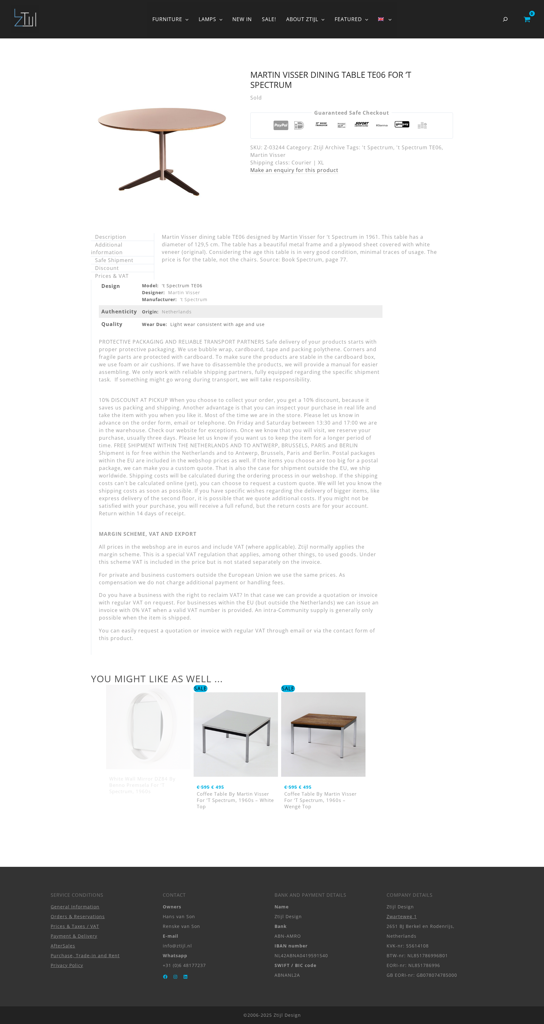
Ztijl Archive (329, 147)
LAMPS (207, 19)
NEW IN (242, 19)
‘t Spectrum (193, 299)
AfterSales (63, 946)
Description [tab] (110, 236)
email (297, 630)
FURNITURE (167, 19)
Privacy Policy (67, 965)
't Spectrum (377, 147)
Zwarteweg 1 (402, 916)
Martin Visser (268, 155)
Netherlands (177, 312)
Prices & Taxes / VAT (75, 926)
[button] (185, 19)
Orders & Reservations (78, 916)
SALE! (269, 19)
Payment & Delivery (74, 936)
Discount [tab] (107, 268)
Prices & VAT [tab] (112, 275)
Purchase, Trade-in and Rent (85, 955)
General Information (75, 907)
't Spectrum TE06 (419, 147)
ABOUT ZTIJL (302, 19)
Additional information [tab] (107, 248)
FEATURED (348, 19)
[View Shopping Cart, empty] (527, 19)
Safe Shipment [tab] (114, 260)
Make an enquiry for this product (294, 170)
